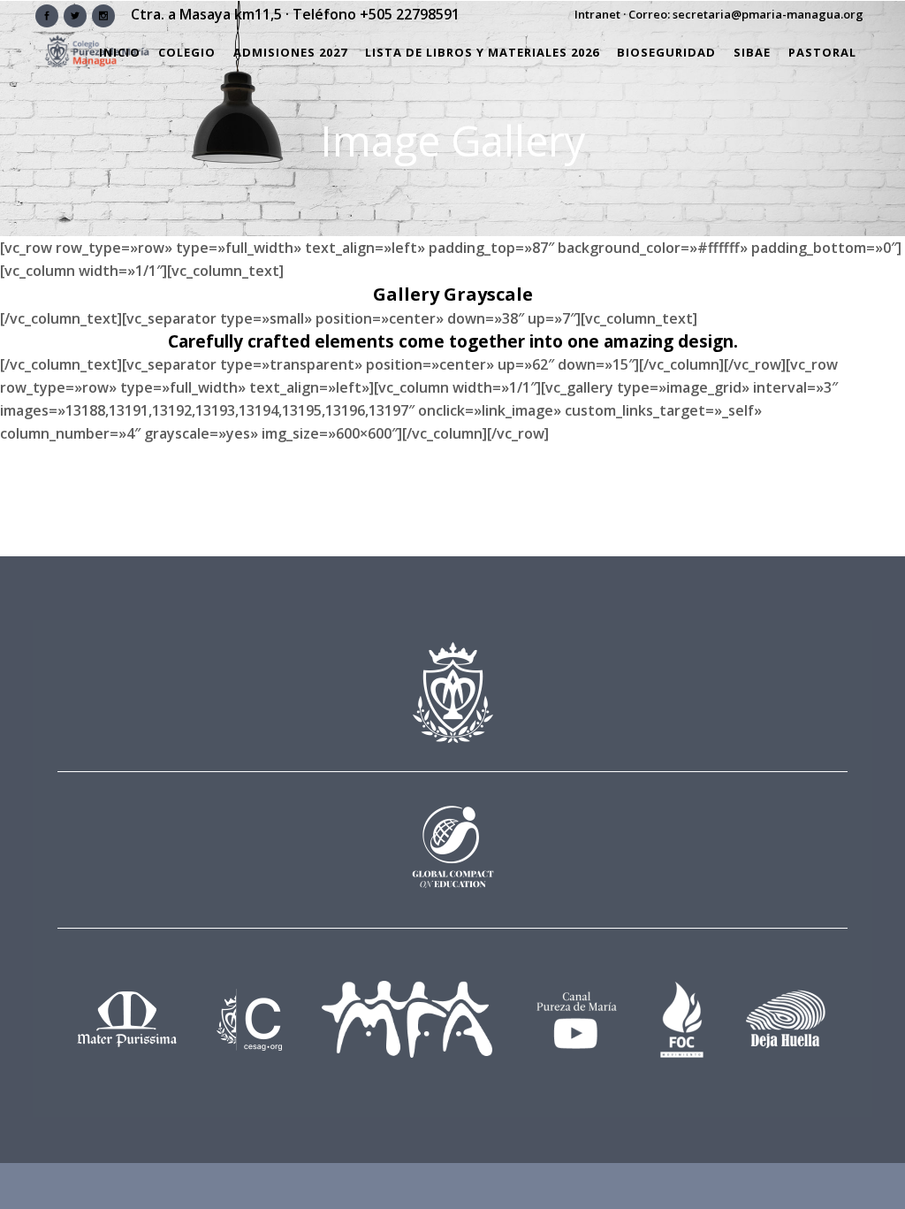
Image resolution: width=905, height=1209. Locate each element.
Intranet (597, 14)
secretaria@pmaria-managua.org (768, 14)
